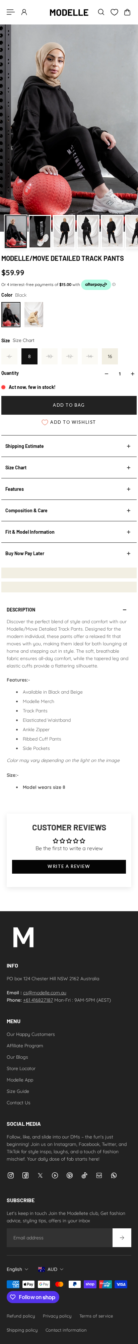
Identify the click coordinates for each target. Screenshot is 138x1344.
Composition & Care (26, 510)
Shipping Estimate (24, 446)
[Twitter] (40, 1175)
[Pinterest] (69, 1175)
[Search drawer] (101, 12)
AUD (52, 1269)
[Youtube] (55, 1175)
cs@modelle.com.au (44, 993)
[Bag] (127, 12)
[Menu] (10, 12)
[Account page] (24, 12)
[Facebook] (25, 1175)
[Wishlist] (114, 12)
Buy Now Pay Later (24, 553)
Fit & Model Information (30, 532)
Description (21, 609)
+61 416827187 (38, 1000)
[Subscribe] (122, 1237)
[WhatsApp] (114, 1175)
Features (14, 489)
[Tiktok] (84, 1175)
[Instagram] (10, 1175)
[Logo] (69, 12)
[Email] (99, 1175)
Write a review (69, 866)
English (14, 1269)
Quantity (10, 373)
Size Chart (15, 467)
